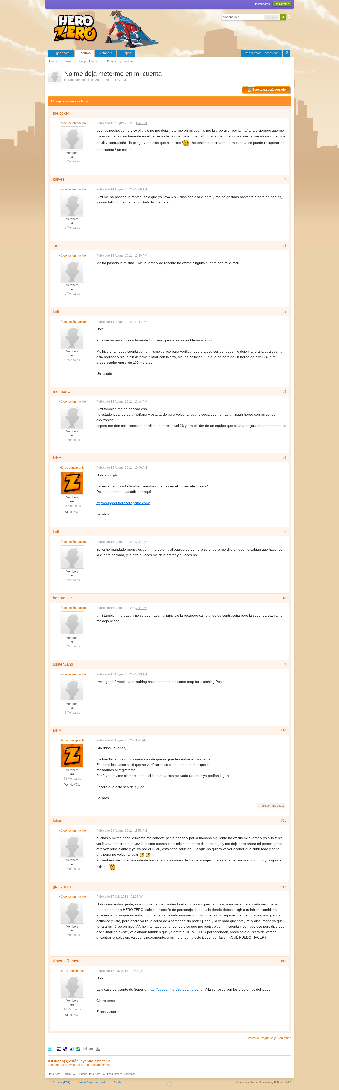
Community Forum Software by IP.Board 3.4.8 (263, 1082)
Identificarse (262, 3)
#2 (284, 179)
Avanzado (289, 17)
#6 (284, 457)
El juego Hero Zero (89, 1073)
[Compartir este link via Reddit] (72, 1048)
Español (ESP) (61, 1082)
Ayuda (117, 1082)
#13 (283, 961)
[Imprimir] (91, 1048)
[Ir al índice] (110, 28)
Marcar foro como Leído (91, 1082)
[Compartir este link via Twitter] (50, 1048)
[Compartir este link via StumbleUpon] (78, 1048)
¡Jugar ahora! (61, 53)
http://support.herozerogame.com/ (123, 503)
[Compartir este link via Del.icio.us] (65, 1048)
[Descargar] (98, 1048)
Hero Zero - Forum (59, 1073)
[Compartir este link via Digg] (59, 1048)
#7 (284, 532)
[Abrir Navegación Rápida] (286, 53)
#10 (283, 730)
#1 (284, 113)
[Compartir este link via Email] (85, 1048)
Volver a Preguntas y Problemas (269, 1038)
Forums (85, 53)
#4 (284, 312)
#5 (284, 391)
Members (105, 53)
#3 (284, 245)
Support (126, 53)
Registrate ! (282, 3)
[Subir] (169, 1084)
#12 (283, 886)
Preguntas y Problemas (121, 1073)
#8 (284, 598)
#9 (284, 664)
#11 (283, 820)
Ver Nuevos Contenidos (262, 53)
